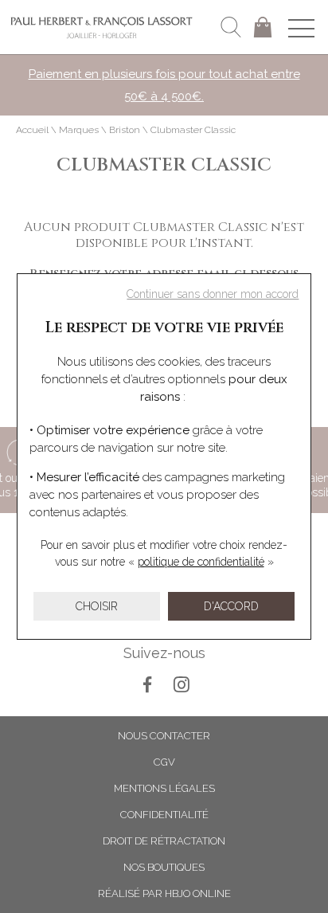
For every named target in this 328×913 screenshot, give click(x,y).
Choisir (97, 606)
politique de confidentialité (201, 561)
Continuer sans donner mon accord (213, 294)
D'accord (231, 606)
